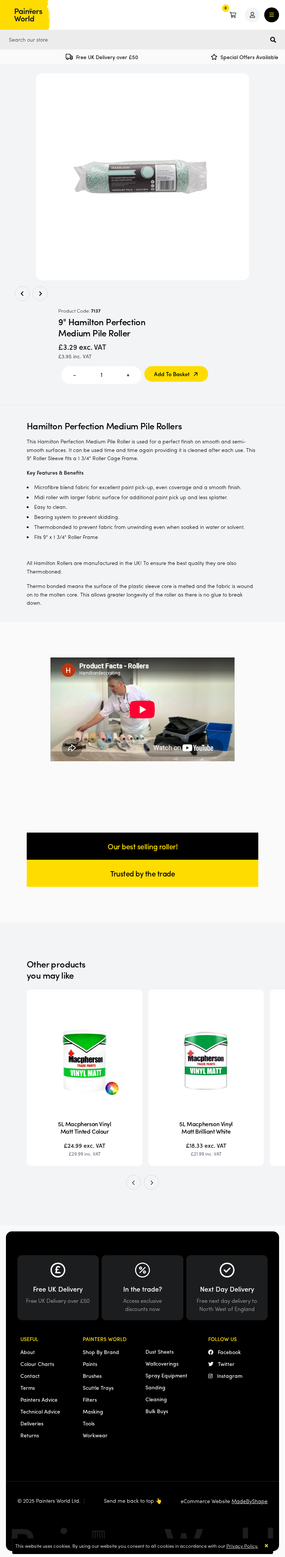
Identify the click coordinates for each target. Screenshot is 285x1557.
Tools (89, 1423)
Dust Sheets (159, 1351)
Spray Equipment (166, 1375)
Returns (29, 1435)
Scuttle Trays (98, 1387)
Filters (90, 1399)
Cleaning (156, 1399)
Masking (93, 1411)
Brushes (92, 1375)
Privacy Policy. (242, 1545)
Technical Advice (40, 1411)
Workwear (95, 1435)
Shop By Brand (101, 1352)
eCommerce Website (224, 1501)
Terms (27, 1387)
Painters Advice (39, 1399)
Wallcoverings (161, 1363)
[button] (133, 1182)
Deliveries (31, 1423)
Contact (30, 1375)
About (27, 1352)
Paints (90, 1363)
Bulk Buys (156, 1411)
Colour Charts (37, 1363)
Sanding (155, 1387)
